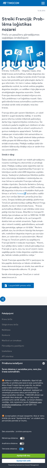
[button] (2, 299)
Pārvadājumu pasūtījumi (13, 346)
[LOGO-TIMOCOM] (11, 3)
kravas (20, 194)
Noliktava (6, 330)
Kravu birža (7, 319)
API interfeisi (7, 357)
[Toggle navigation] (43, 3)
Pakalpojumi (7, 313)
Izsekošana (7, 351)
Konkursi (6, 335)
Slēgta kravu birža (10, 325)
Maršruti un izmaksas (11, 341)
